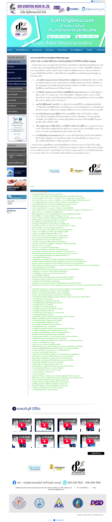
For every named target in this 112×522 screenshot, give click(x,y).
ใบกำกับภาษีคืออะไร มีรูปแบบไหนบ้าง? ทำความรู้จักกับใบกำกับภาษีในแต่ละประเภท (53, 251)
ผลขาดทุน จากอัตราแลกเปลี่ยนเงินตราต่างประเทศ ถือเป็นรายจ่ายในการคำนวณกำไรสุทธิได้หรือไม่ (58, 263)
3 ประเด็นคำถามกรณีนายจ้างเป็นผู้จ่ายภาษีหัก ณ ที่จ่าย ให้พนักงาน (49, 241)
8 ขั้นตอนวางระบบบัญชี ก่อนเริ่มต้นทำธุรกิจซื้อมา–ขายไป (47, 233)
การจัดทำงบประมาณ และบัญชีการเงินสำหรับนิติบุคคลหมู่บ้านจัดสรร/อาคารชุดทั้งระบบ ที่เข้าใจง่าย (57, 196)
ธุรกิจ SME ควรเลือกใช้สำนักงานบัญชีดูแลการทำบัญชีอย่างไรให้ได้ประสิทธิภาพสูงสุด (54, 243)
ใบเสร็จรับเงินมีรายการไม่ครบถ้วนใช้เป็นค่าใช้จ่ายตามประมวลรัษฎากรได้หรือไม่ (53, 356)
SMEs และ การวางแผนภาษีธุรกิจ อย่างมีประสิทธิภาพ (45, 247)
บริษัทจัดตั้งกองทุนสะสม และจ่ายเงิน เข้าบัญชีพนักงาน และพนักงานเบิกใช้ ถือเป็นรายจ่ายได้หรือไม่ (57, 346)
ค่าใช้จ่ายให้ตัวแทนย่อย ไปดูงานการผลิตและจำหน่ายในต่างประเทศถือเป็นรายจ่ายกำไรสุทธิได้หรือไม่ (58, 289)
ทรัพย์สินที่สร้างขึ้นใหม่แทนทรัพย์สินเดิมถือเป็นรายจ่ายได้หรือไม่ (48, 334)
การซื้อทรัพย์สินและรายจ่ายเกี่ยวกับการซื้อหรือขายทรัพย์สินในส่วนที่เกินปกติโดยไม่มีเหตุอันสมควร (57, 259)
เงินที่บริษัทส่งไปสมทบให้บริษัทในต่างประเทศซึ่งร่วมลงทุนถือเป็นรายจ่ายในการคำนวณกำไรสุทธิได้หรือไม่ (59, 261)
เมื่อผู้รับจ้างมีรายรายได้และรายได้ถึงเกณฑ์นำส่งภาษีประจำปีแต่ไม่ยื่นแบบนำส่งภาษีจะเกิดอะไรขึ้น (57, 378)
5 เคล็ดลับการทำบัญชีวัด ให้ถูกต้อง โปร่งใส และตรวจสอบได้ (47, 387)
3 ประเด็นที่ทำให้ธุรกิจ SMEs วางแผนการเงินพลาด (45, 389)
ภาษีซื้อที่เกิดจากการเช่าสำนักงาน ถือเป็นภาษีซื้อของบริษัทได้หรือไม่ (49, 271)
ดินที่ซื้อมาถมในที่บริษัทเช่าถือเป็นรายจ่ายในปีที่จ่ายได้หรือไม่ (47, 318)
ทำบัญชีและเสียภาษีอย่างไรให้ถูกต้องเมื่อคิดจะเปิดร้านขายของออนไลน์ (50, 382)
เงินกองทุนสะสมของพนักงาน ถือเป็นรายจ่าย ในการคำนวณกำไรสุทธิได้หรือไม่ (52, 279)
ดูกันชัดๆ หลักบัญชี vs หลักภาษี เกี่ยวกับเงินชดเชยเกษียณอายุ (47, 227)
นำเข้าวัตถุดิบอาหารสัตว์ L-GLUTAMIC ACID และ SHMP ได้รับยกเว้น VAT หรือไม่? (54, 225)
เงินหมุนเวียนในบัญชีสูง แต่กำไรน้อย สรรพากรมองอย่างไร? (47, 194)
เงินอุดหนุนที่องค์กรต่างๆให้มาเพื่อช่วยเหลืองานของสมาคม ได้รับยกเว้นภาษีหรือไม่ (53, 277)
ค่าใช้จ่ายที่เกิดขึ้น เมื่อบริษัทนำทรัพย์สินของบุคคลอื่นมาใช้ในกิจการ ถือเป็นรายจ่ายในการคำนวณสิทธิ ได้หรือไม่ (61, 297)
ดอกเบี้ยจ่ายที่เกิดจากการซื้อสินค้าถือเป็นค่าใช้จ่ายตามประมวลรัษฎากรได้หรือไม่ (53, 366)
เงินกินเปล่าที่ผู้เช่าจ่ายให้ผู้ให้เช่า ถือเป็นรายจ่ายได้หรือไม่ (46, 324)
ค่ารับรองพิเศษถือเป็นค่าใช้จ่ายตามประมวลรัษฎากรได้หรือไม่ (48, 368)
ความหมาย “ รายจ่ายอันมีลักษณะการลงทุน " (43, 342)
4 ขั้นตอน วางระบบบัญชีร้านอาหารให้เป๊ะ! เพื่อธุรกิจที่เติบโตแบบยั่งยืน (50, 231)
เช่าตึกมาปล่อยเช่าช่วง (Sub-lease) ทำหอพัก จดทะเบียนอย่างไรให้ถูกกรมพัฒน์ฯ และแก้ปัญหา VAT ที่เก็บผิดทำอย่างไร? (62, 210)
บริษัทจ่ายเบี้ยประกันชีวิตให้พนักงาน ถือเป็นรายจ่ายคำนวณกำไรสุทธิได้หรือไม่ (52, 358)
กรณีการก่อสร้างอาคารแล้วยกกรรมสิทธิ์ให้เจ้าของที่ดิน (46, 344)
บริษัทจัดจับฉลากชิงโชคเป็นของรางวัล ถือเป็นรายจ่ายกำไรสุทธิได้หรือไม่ (51, 291)
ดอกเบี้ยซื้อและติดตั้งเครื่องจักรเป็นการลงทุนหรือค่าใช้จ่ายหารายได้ (49, 330)
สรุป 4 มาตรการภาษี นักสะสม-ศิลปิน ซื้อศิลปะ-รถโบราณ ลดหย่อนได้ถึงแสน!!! (52, 229)
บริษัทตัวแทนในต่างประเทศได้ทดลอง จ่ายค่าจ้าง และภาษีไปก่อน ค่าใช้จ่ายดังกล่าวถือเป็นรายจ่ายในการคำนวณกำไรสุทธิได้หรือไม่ (66, 265)
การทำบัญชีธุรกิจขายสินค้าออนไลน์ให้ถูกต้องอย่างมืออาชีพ (47, 308)
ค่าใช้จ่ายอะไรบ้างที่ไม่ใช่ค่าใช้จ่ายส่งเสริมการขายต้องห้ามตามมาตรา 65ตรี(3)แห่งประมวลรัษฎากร (57, 340)
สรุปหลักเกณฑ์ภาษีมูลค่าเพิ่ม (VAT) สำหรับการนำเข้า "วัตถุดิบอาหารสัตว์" (51, 206)
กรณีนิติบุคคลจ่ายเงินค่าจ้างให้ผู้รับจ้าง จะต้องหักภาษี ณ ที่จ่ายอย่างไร (49, 384)
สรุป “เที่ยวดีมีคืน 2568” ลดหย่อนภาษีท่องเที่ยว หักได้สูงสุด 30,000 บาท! (50, 216)
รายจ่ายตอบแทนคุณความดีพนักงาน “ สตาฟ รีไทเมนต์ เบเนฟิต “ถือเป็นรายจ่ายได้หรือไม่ (55, 336)
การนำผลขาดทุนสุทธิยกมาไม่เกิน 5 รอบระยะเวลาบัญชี (46, 370)
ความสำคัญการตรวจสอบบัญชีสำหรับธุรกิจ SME (44, 352)
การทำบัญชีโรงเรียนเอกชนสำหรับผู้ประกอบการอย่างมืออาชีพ (48, 312)
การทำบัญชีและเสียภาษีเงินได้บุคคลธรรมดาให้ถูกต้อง (46, 281)
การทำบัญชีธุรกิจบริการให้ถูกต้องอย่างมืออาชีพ (44, 306)
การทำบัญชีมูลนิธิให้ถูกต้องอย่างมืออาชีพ (42, 314)
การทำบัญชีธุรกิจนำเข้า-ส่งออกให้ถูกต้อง (42, 304)
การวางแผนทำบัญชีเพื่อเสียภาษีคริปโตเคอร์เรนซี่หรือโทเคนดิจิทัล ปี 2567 (51, 255)
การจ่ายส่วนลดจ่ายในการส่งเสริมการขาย (42, 372)
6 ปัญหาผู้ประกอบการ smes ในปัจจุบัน (41, 245)
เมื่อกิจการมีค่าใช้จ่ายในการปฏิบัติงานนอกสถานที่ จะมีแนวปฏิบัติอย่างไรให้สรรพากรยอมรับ (55, 376)
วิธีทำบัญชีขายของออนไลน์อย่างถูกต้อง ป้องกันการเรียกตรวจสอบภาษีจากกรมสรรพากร (55, 253)
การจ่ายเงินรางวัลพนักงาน (39, 374)
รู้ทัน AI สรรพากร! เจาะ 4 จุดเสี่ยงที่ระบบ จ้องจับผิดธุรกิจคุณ (47, 212)
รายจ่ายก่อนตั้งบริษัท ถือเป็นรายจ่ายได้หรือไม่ (43, 267)
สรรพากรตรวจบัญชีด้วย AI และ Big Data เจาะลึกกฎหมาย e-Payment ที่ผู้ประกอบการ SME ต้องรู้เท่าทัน (58, 198)
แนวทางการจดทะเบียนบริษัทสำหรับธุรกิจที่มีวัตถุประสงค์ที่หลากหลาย (50, 237)
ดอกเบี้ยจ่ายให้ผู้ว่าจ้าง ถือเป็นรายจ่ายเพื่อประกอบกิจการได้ (47, 364)
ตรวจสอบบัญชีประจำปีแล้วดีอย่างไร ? (41, 257)
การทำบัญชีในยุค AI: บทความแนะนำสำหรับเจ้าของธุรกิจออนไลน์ (49, 273)
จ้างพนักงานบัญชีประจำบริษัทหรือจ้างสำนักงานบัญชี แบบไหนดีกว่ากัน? (50, 380)
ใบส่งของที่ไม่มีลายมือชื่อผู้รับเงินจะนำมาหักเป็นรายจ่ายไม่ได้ (47, 362)
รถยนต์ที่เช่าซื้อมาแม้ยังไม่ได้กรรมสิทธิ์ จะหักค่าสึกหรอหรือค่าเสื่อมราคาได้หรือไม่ (53, 316)
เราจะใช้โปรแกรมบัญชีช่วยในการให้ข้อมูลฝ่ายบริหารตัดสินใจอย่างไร (50, 249)
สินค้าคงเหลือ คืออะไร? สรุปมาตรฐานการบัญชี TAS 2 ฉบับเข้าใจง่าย (50, 220)
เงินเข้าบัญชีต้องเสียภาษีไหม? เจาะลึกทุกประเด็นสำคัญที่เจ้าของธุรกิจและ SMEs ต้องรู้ (54, 204)
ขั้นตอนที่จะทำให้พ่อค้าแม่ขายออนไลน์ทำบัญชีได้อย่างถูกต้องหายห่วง (50, 385)
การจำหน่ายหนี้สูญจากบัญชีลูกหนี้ (40, 275)
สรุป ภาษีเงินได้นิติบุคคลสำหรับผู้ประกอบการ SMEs (45, 322)
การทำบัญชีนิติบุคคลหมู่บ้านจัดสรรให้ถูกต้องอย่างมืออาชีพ (47, 303)
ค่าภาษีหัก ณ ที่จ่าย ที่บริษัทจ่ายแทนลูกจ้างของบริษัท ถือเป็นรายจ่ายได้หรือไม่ (51, 295)
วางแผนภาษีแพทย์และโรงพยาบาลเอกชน (42, 299)
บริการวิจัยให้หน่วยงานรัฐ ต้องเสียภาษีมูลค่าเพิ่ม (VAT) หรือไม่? (48, 222)
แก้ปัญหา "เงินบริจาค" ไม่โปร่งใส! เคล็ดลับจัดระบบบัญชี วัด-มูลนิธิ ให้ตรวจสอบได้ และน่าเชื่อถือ (57, 218)
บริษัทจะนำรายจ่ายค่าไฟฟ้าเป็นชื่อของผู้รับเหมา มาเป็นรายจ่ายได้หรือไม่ (50, 293)
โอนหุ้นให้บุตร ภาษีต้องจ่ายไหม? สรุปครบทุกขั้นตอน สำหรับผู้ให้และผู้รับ (50, 224)
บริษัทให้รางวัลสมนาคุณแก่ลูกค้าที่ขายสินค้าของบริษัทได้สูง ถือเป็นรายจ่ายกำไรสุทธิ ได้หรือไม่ (56, 283)
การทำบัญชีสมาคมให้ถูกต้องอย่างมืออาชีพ (43, 310)
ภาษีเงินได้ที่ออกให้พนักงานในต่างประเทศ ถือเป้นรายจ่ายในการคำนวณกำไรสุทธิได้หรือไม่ (55, 269)
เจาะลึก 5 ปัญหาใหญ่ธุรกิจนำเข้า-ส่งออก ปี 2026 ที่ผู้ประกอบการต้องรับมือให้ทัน (52, 208)
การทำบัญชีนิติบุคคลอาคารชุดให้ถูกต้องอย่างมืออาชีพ (46, 301)
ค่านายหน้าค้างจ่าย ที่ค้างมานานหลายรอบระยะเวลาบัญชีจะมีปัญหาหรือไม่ (51, 350)
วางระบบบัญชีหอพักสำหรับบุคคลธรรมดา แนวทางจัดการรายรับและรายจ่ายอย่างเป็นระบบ (55, 202)
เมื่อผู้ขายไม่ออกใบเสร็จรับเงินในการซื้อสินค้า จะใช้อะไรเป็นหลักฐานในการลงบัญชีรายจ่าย (56, 354)
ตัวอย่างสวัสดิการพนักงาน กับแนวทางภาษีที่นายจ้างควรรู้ (46, 239)
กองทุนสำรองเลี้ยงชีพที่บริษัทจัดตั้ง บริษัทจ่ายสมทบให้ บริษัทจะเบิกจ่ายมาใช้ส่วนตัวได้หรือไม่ (55, 348)
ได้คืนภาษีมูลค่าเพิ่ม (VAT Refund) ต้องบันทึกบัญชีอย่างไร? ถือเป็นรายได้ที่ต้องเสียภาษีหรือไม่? (56, 214)
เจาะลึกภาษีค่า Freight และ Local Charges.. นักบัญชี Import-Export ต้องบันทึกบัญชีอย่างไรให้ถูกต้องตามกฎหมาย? (61, 200)
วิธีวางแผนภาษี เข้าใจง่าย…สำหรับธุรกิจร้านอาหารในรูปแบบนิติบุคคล (50, 235)
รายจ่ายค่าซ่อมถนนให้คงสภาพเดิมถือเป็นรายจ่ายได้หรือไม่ (47, 320)
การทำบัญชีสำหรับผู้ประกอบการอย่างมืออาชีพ (44, 326)
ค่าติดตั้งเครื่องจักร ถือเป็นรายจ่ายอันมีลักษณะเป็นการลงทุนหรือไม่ (49, 338)
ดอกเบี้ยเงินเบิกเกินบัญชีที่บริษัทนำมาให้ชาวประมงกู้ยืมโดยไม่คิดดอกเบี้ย (50, 332)
